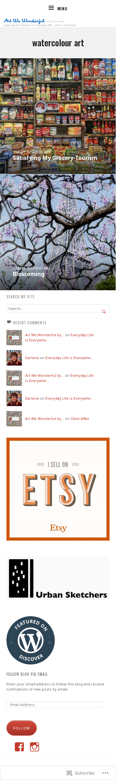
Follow (21, 728)
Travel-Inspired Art (32, 152)
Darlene (32, 357)
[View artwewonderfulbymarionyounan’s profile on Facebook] (19, 747)
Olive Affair (80, 418)
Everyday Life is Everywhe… (69, 357)
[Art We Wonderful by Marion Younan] (58, 21)
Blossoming (28, 274)
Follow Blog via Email (27, 674)
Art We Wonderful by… (44, 334)
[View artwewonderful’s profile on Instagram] (34, 747)
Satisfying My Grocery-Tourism (55, 158)
